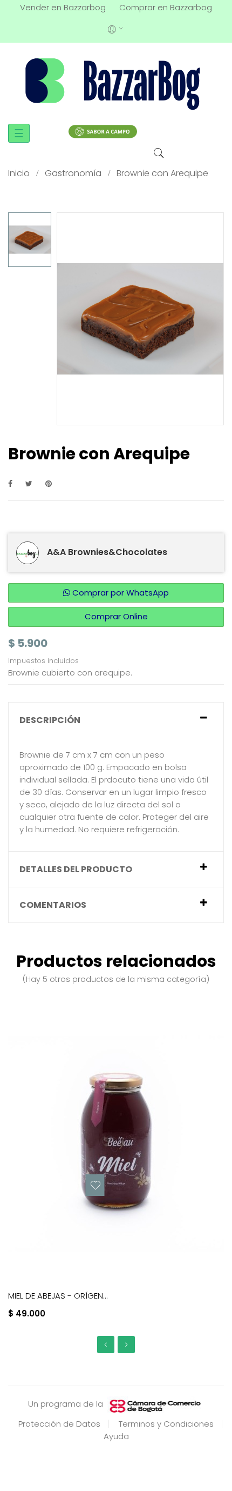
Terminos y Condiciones (166, 1423)
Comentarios (52, 905)
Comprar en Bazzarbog (165, 7)
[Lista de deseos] (95, 1185)
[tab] (116, 720)
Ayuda (116, 1436)
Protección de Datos (59, 1423)
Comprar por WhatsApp (119, 592)
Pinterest (48, 483)
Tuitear (28, 483)
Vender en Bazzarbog (63, 7)
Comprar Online (116, 616)
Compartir (10, 483)
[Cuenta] (116, 28)
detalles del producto (75, 869)
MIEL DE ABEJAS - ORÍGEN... (58, 1295)
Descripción (49, 720)
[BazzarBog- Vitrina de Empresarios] (116, 83)
